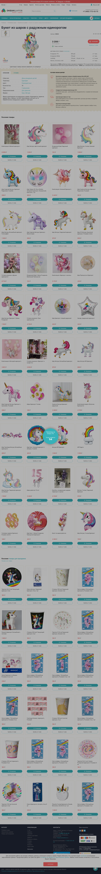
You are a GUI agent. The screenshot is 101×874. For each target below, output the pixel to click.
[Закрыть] (57, 429)
